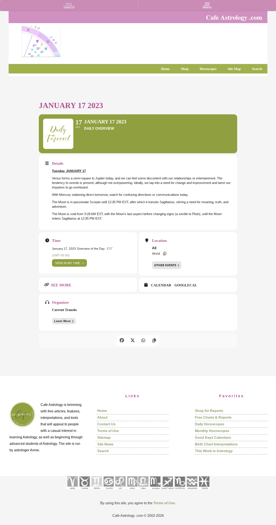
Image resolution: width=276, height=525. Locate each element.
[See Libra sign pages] (143, 490)
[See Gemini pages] (96, 490)
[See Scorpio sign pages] (155, 490)
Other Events (165, 265)
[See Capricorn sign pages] (180, 490)
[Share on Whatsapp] (143, 340)
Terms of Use (108, 431)
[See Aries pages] (72, 490)
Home (102, 411)
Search (103, 451)
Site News (105, 444)
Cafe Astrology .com (54, 40)
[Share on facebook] (121, 340)
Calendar (161, 285)
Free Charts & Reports (213, 417)
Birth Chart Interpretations (216, 444)
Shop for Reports (209, 411)
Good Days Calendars (213, 437)
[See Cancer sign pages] (108, 490)
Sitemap (104, 437)
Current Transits (64, 310)
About (102, 417)
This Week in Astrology (214, 451)
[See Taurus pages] (84, 490)
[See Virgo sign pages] (132, 490)
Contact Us (106, 424)
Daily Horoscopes (209, 424)
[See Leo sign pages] (120, 490)
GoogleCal (185, 285)
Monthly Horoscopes (212, 431)
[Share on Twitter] (132, 340)
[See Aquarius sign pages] (192, 490)
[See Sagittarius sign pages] (168, 490)
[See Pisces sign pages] (204, 490)
